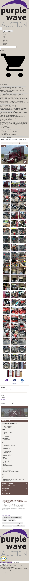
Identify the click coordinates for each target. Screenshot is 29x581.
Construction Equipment (6, 91)
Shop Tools (9, 129)
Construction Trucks (10, 136)
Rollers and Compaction (10, 101)
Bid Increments (6, 493)
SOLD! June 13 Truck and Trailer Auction (15, 139)
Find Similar (5, 490)
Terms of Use (13, 565)
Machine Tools (3, 129)
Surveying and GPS (21, 102)
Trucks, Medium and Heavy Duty (8, 134)
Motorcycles (9, 118)
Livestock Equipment (10, 88)
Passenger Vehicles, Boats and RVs (8, 115)
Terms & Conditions (4, 565)
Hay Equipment (13, 87)
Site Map (12, 567)
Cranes (7, 97)
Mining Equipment (15, 98)
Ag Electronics (3, 86)
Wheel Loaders (7, 104)
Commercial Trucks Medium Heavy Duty (12, 517)
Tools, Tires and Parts (5, 127)
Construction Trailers (10, 131)
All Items (2, 50)
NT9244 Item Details (7, 420)
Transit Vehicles (8, 119)
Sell (4, 37)
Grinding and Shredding (12, 108)
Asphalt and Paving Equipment (12, 93)
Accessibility (3, 567)
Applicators (14, 86)
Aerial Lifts (2, 93)
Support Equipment (4, 120)
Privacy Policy (21, 565)
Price (4, 402)
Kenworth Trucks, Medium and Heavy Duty (12, 523)
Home (2, 139)
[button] (14, 79)
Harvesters (7, 87)
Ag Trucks (2, 136)
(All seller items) (13, 390)
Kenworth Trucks (7, 525)
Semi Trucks (12, 520)
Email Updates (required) (6, 562)
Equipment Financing (7, 483)
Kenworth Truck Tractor (19, 525)
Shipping (5, 43)
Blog (8, 567)
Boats (4, 118)
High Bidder (15, 402)
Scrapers (6, 102)
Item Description (6, 488)
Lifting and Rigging (12, 123)
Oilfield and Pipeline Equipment (10, 100)
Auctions (5, 34)
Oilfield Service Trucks (20, 136)
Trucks (9, 137)
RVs (3, 119)
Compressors (3, 122)
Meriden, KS (3, 395)
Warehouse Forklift (14, 113)
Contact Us (6, 32)
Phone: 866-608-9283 (18, 568)
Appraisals (5, 41)
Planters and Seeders (10, 90)
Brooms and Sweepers (10, 95)
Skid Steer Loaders (12, 102)
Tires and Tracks (16, 129)
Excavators (4, 98)
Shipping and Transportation (9, 485)
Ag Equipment (3, 84)
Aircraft (2, 116)
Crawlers (11, 97)
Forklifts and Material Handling (7, 111)
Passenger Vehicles (16, 118)
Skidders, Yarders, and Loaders (16, 109)
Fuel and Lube (19, 122)
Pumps (12, 124)
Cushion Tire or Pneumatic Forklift (8, 112)
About (4, 44)
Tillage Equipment (19, 90)
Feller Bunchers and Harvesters (7, 106)
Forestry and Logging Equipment (8, 105)
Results (5, 39)
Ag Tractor (9, 86)
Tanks (15, 124)
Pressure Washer (6, 124)
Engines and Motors (11, 122)
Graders (9, 98)
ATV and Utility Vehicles (9, 116)
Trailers (1, 130)
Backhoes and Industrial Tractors (10, 94)
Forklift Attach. (20, 112)
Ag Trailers (2, 131)
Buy (4, 36)
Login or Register (8, 31)
